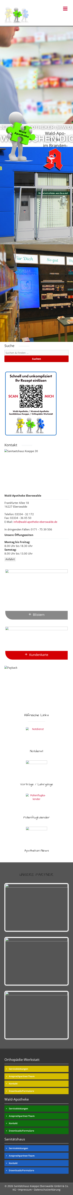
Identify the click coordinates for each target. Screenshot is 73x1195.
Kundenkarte (38, 655)
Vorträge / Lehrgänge (36, 784)
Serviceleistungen (18, 1068)
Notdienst (36, 751)
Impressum (25, 1189)
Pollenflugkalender (36, 817)
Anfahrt (10, 559)
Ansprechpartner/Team (22, 1076)
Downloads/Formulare (21, 1091)
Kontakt (13, 1083)
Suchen (36, 358)
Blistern (38, 614)
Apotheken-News (36, 850)
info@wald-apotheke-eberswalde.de (35, 522)
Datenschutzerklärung (47, 1189)
